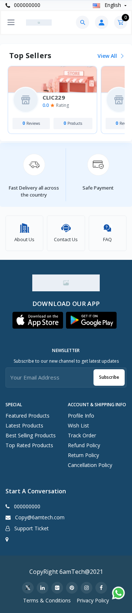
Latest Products (24, 425)
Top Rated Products (29, 445)
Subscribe (109, 377)
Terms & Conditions (47, 600)
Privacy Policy (93, 600)
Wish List (78, 425)
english (112, 4)
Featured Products (28, 415)
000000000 (26, 4)
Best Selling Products (31, 435)
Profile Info (81, 415)
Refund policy (84, 445)
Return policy (83, 455)
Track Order (82, 435)
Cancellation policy (90, 464)
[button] (37, 320)
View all (108, 55)
